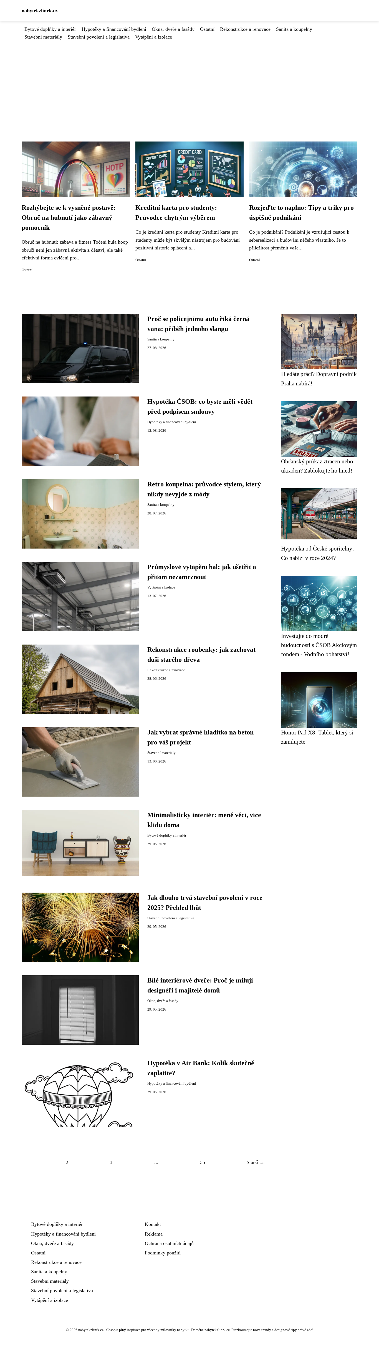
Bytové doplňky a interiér (50, 29)
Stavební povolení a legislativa (99, 37)
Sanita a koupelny (294, 29)
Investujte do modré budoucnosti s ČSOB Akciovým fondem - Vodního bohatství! (319, 645)
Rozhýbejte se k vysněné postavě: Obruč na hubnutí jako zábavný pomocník (69, 217)
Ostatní (207, 29)
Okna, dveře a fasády (173, 29)
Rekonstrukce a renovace (245, 29)
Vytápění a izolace (153, 37)
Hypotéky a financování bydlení (114, 29)
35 (202, 1162)
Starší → (255, 1162)
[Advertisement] (189, 82)
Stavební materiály (43, 37)
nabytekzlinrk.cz (39, 10)
